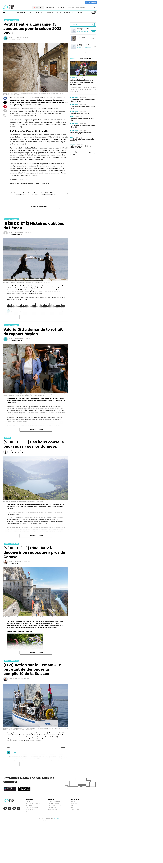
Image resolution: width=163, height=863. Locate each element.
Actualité (30, 12)
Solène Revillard (16, 452)
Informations (52, 807)
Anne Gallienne (15, 234)
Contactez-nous (16, 2)
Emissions (20, 12)
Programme (50, 7)
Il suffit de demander (54, 803)
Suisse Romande (75, 803)
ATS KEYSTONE (15, 39)
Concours (50, 12)
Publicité (6, 2)
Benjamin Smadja (16, 680)
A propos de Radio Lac (32, 807)
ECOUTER (38, 7)
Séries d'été (40, 12)
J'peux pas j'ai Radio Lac (55, 805)
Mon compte (91, 2)
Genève (73, 801)
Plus (79, 12)
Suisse (72, 805)
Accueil (28, 801)
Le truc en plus (75, 809)
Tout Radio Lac (52, 809)
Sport (72, 807)
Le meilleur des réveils (54, 801)
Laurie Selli (14, 563)
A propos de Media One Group (31, 2)
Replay (61, 7)
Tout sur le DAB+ (69, 12)
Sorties (58, 12)
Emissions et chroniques (33, 803)
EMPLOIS (28, 811)
